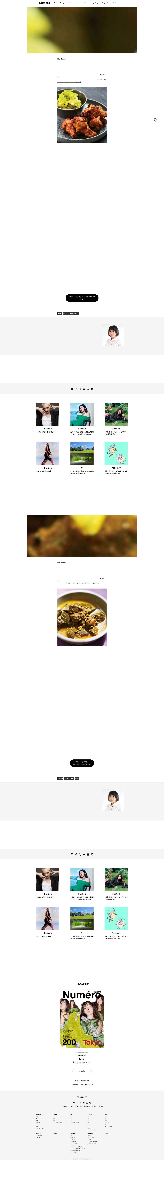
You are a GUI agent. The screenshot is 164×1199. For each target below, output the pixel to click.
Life (75, 3)
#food (60, 317)
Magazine (98, 3)
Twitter (80, 399)
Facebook (75, 399)
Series (85, 3)
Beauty (62, 3)
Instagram (88, 399)
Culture (70, 3)
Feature (64, 59)
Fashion (56, 3)
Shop (103, 3)
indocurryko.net (40, 348)
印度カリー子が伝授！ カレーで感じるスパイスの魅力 (82, 302)
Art (66, 3)
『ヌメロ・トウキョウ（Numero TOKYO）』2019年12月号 (82, 603)
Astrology (91, 3)
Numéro (44, 3)
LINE (71, 399)
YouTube (84, 399)
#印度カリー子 (74, 317)
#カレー (66, 317)
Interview (79, 3)
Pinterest (93, 399)
